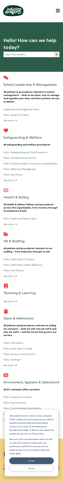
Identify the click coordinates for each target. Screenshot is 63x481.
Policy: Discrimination (15, 402)
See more (9, 120)
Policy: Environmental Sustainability (22, 408)
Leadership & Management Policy (21, 109)
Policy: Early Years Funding (18, 348)
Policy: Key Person (13, 174)
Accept (31, 460)
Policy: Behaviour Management (20, 169)
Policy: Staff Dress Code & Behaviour (23, 264)
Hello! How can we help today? (30, 43)
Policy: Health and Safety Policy (20, 218)
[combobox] (29, 54)
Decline (31, 468)
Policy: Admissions (13, 342)
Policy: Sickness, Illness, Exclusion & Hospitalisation (31, 163)
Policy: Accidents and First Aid (20, 157)
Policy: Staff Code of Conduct (19, 259)
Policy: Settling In (12, 359)
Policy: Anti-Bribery (14, 270)
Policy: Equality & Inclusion (18, 397)
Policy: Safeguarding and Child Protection (25, 152)
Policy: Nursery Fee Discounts (19, 354)
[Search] (56, 54)
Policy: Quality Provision (16, 114)
